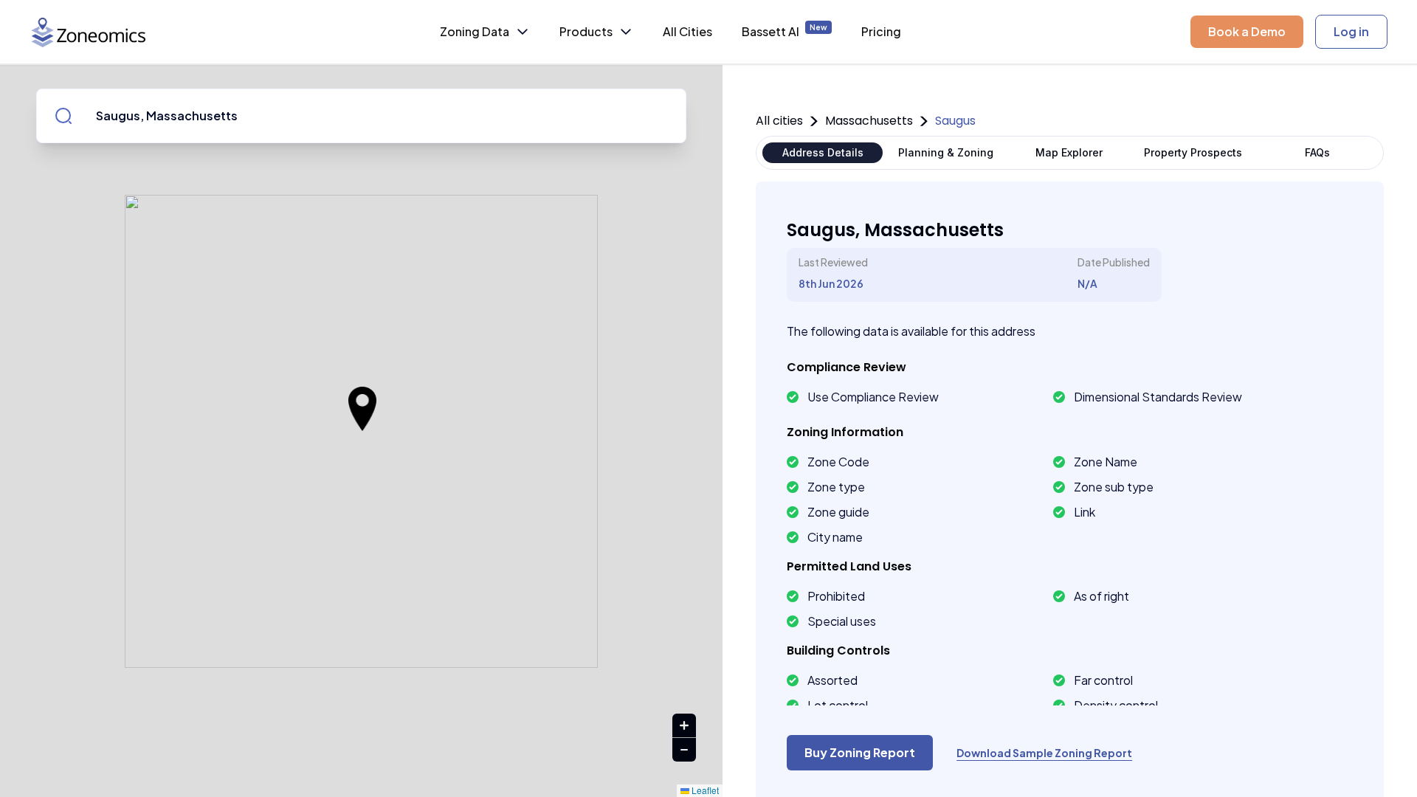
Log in (1351, 31)
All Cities (687, 31)
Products (586, 31)
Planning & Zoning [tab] (945, 152)
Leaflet (704, 790)
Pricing (881, 31)
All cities (779, 120)
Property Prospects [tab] (1193, 152)
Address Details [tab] (822, 152)
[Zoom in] (684, 726)
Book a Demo (1247, 31)
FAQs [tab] (1317, 152)
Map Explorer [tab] (1069, 152)
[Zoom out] (684, 750)
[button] (362, 409)
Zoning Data (474, 31)
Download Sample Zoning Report (1044, 752)
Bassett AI (784, 31)
